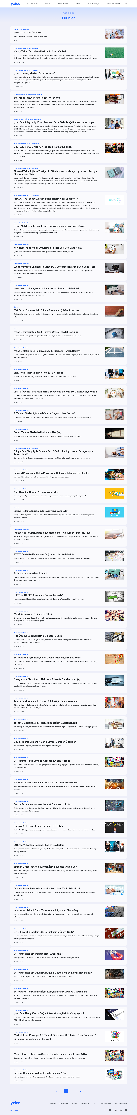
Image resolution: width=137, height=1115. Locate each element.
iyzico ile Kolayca (93, 3)
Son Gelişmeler (32, 3)
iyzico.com (14, 1110)
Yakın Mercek (63, 3)
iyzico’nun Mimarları (114, 3)
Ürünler (47, 3)
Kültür (78, 3)
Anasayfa (53, 1103)
